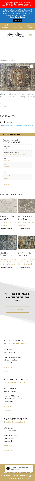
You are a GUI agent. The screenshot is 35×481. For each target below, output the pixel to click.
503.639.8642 (8, 367)
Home (1, 60)
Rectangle (6, 60)
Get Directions (8, 372)
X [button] (33, 2)
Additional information (11, 134)
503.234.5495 (8, 406)
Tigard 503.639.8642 (6, 26)
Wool (5, 172)
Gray (15, 125)
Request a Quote (17, 309)
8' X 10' (12, 155)
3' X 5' (5, 155)
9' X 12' (7, 125)
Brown (11, 125)
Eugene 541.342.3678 (29, 26)
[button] (31, 66)
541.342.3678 (8, 445)
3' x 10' (23, 155)
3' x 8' (19, 155)
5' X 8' (8, 155)
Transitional (31, 125)
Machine (19, 125)
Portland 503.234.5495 (17, 26)
